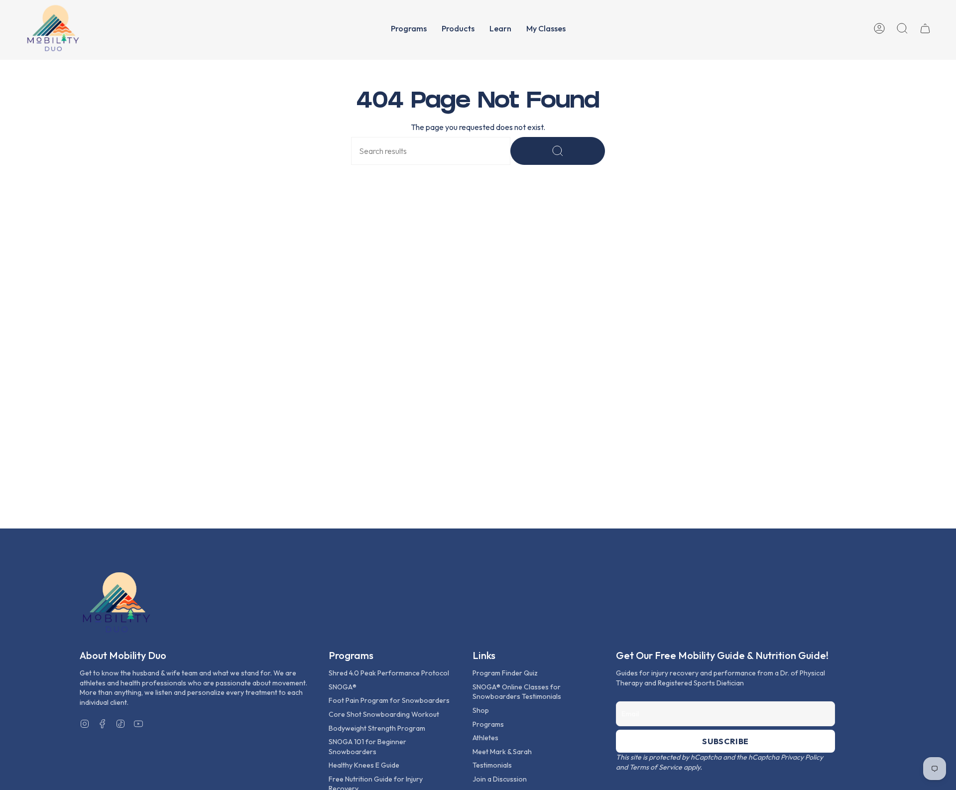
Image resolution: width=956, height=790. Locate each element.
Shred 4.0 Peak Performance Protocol (389, 672)
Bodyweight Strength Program (377, 728)
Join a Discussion (500, 779)
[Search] (557, 151)
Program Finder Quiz (505, 672)
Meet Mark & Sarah (502, 751)
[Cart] (925, 28)
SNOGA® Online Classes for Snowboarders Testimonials (517, 691)
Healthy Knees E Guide (364, 765)
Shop (481, 710)
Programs (488, 724)
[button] (408, 28)
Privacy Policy (802, 757)
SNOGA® (343, 686)
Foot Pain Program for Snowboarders (389, 700)
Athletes (485, 737)
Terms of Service (655, 767)
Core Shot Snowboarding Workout (384, 714)
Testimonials (492, 765)
